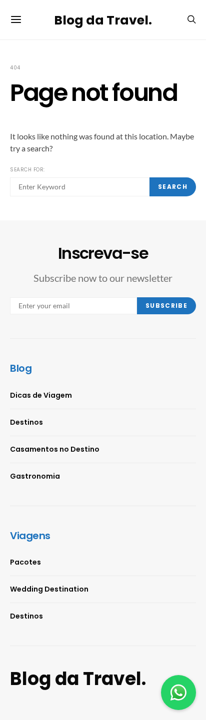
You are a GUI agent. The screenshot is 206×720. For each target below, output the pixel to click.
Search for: (27, 169)
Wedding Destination (49, 589)
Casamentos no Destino (55, 449)
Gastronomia (35, 476)
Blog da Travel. (103, 19)
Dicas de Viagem (41, 395)
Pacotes (25, 562)
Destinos (26, 422)
